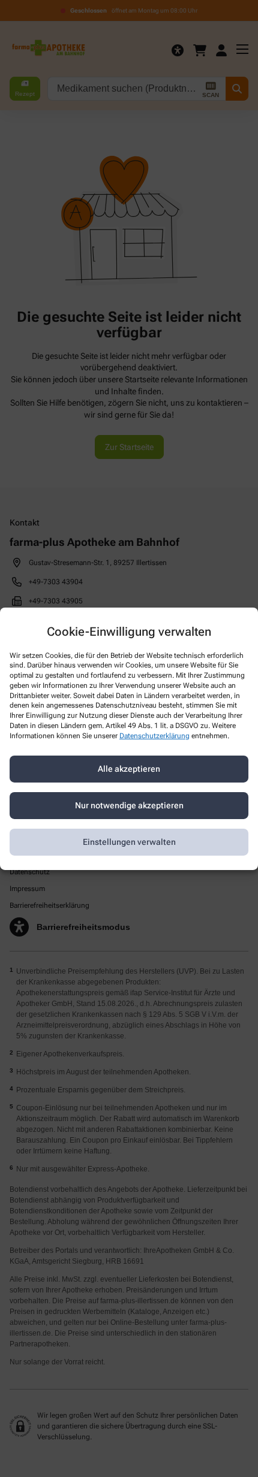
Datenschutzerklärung (154, 736)
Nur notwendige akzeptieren (129, 805)
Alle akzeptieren (129, 769)
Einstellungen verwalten (129, 842)
